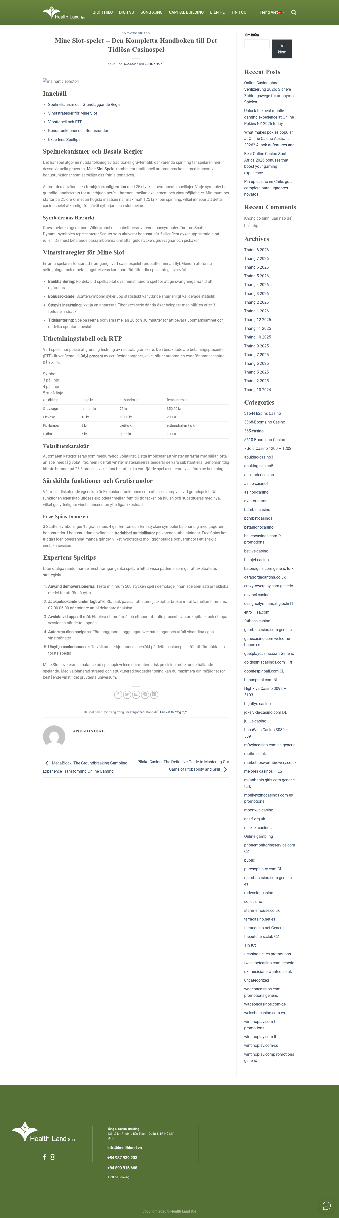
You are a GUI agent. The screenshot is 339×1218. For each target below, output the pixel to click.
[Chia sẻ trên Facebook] (118, 695)
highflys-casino (257, 703)
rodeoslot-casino (258, 892)
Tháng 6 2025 (256, 363)
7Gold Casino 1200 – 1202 (267, 448)
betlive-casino (256, 551)
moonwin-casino (258, 810)
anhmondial (154, 64)
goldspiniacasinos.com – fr (268, 662)
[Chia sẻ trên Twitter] (127, 695)
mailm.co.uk (255, 753)
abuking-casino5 (258, 465)
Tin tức (250, 945)
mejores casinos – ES (263, 771)
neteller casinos (257, 827)
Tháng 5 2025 (256, 372)
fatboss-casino (257, 621)
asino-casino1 (256, 483)
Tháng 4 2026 (256, 284)
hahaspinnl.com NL (261, 679)
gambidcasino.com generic (268, 629)
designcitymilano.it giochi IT (269, 603)
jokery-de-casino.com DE (265, 712)
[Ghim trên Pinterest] (145, 695)
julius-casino (255, 721)
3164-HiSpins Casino (262, 413)
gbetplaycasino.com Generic (269, 653)
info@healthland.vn (124, 1148)
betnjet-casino (256, 559)
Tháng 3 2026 (256, 293)
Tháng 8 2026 (256, 250)
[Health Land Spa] (64, 12)
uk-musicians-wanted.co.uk (268, 971)
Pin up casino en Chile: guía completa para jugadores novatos (268, 188)
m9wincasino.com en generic (269, 745)
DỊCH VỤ (126, 12)
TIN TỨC (238, 12)
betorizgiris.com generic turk (269, 568)
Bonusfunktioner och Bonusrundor (78, 130)
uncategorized (136, 34)
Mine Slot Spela (100, 169)
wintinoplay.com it (260, 1036)
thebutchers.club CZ (261, 936)
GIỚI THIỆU (103, 12)
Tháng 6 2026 (256, 267)
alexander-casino (259, 474)
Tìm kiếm (251, 35)
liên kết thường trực (173, 712)
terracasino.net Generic (264, 927)
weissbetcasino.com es (264, 1012)
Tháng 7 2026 (256, 258)
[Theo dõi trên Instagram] (52, 1157)
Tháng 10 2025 (257, 337)
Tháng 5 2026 (256, 276)
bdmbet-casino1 (258, 518)
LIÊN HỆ (217, 12)
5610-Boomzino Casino (264, 439)
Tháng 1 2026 (256, 311)
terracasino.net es (259, 919)
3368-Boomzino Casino (264, 422)
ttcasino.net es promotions (267, 954)
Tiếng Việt (269, 12)
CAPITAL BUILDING (186, 12)
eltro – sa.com (257, 612)
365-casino (254, 431)
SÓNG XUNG (151, 12)
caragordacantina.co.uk (265, 577)
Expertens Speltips (64, 139)
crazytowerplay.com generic (268, 586)
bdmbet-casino (257, 509)
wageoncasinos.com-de (265, 1004)
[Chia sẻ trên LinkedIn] (154, 695)
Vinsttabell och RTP (65, 122)
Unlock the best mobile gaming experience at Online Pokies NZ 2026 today (269, 117)
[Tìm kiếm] (293, 12)
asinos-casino (256, 492)
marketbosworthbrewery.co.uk (270, 762)
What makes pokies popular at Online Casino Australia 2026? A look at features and (269, 138)
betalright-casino (258, 527)
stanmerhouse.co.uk (262, 910)
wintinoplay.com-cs (261, 1045)
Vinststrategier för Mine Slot (72, 113)
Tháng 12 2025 (257, 319)
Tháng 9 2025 (256, 346)
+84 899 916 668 (122, 1168)
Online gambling (258, 836)
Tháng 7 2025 (256, 354)
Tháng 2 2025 (256, 380)
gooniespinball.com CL (264, 671)
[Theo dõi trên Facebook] (44, 1157)
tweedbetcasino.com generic (269, 963)
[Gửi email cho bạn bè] (136, 695)
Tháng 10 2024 (257, 389)
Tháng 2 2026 (256, 302)
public (249, 860)
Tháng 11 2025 (257, 328)
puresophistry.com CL (263, 869)
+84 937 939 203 (122, 1158)
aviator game (255, 501)
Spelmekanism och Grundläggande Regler (85, 104)
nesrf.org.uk (254, 819)
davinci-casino (257, 594)
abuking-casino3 (258, 457)
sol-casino (253, 901)
